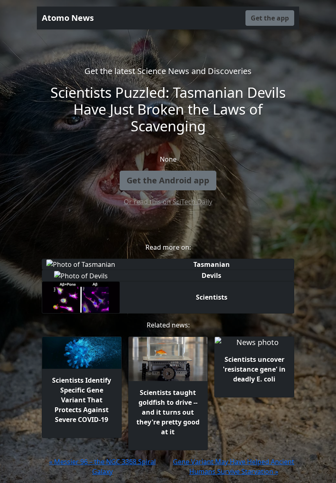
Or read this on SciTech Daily (168, 201)
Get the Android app (168, 180)
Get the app (270, 18)
